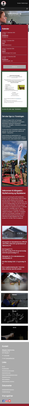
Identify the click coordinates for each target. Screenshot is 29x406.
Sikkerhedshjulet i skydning (8, 381)
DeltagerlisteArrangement (8, 389)
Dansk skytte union (6, 372)
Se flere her (14, 66)
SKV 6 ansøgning (6, 379)
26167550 (6, 355)
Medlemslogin (24, 3)
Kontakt (19, 3)
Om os (3, 366)
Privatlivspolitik (5, 368)
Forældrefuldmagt (6, 391)
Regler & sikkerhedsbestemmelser (9, 375)
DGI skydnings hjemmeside (8, 370)
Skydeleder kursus (6, 377)
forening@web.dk (10, 358)
